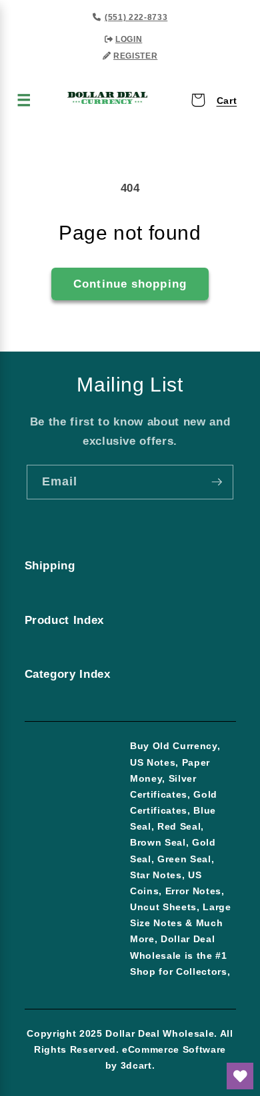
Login (128, 39)
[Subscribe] (217, 482)
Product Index (65, 620)
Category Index (68, 674)
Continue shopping (130, 284)
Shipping (50, 565)
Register (135, 56)
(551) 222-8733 (136, 17)
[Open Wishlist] (240, 1076)
